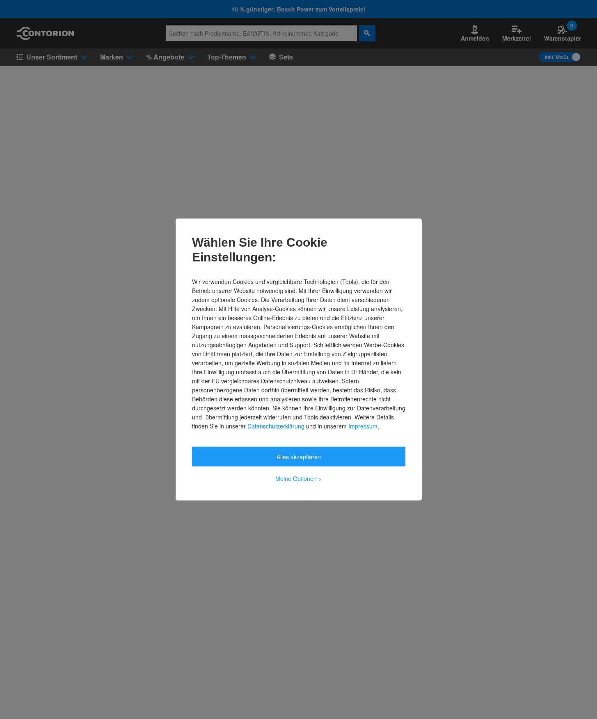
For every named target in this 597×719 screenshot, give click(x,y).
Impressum (362, 426)
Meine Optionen (298, 478)
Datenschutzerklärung (275, 426)
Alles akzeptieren (299, 457)
